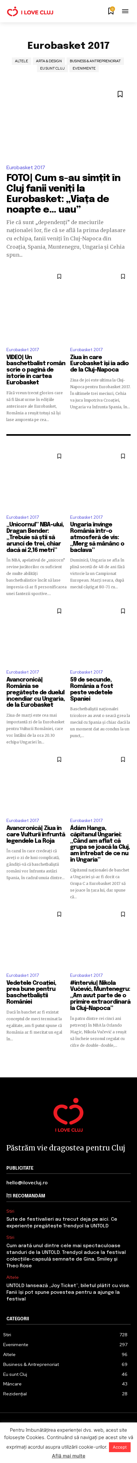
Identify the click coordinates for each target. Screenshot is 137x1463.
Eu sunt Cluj (52, 68)
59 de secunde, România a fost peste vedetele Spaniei (91, 689)
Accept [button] (120, 1447)
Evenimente (84, 68)
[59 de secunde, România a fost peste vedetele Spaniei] (100, 633)
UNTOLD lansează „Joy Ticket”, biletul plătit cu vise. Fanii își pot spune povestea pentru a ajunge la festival (68, 1292)
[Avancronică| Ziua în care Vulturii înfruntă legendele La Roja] (36, 782)
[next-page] (127, 1060)
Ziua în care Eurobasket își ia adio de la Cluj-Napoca (99, 364)
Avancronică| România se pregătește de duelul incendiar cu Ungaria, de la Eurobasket (35, 692)
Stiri (10, 1211)
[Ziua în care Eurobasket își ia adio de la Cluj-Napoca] (100, 305)
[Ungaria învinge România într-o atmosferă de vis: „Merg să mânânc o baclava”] (100, 479)
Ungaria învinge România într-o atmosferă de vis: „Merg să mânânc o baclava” (97, 537)
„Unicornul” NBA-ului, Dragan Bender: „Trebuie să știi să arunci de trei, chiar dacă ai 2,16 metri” (35, 537)
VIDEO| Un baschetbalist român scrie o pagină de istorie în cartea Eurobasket (35, 370)
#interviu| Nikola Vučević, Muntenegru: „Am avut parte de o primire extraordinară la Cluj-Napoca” (100, 995)
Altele (21, 61)
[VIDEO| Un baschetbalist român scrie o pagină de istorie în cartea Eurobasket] (36, 305)
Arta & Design (49, 61)
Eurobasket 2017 (25, 167)
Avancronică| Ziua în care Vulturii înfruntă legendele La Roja (35, 835)
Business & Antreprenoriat (95, 61)
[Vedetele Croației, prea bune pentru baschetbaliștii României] (36, 937)
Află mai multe (68, 1456)
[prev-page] (10, 1060)
